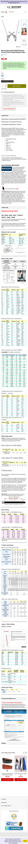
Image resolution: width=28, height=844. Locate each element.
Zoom (19, 46)
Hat (3, 215)
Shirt (14, 215)
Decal (13, 217)
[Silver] (2, 75)
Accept (25, 840)
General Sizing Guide (9, 108)
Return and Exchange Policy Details (11, 702)
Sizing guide (5, 207)
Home (2, 16)
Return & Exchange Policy (9, 698)
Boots (6, 215)
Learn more (15, 842)
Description (5, 115)
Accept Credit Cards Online (14, 819)
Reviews (4, 743)
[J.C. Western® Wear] (14, 7)
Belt (10, 215)
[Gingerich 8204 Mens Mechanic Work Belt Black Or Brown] (7, 763)
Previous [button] (22, 44)
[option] (24, 23)
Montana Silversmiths (9, 92)
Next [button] (25, 44)
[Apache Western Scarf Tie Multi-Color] (20, 763)
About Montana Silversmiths (10, 165)
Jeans (9, 217)
